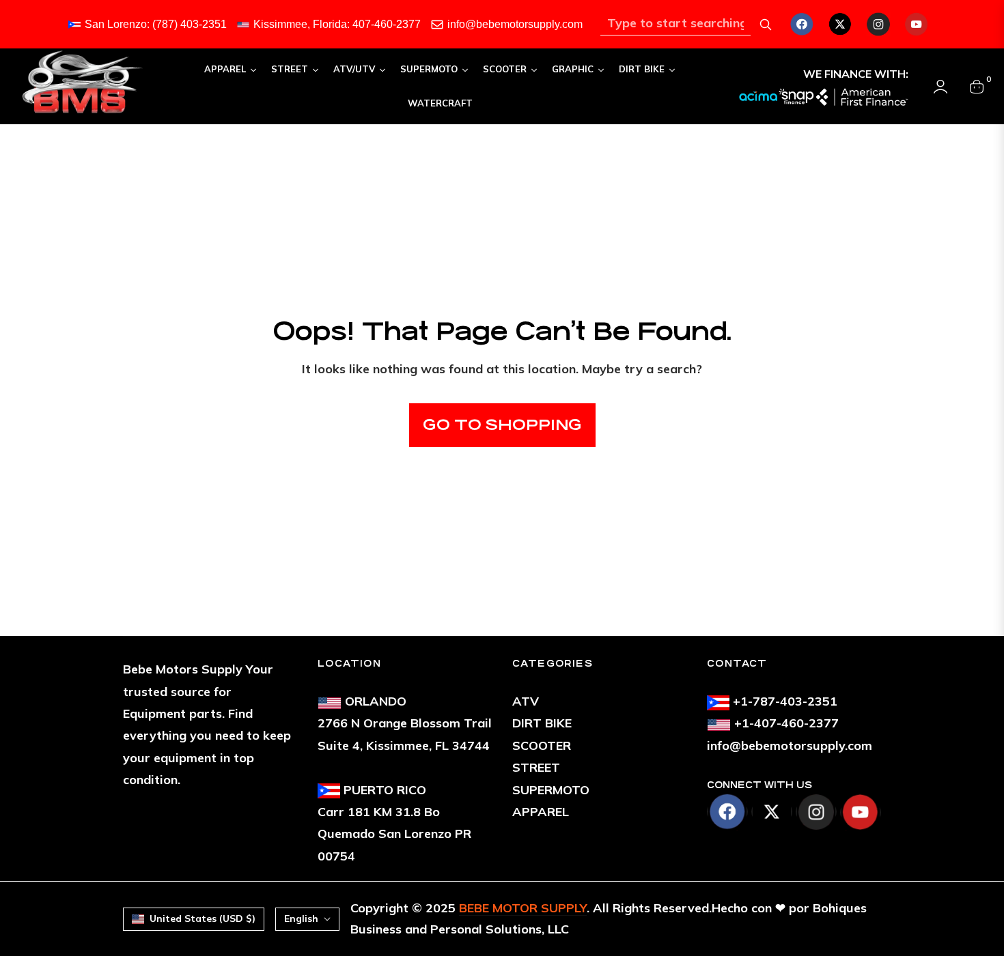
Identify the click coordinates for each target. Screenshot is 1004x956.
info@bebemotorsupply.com (515, 24)
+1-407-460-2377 (786, 723)
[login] (940, 87)
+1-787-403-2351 (785, 701)
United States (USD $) (202, 918)
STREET (536, 767)
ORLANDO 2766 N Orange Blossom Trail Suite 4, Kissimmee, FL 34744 (405, 723)
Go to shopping (502, 424)
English (301, 918)
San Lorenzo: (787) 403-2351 (156, 24)
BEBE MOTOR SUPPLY (523, 908)
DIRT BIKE (542, 723)
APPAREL (540, 812)
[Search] (765, 24)
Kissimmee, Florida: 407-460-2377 (337, 24)
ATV (525, 701)
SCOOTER (541, 745)
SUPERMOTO (550, 790)
